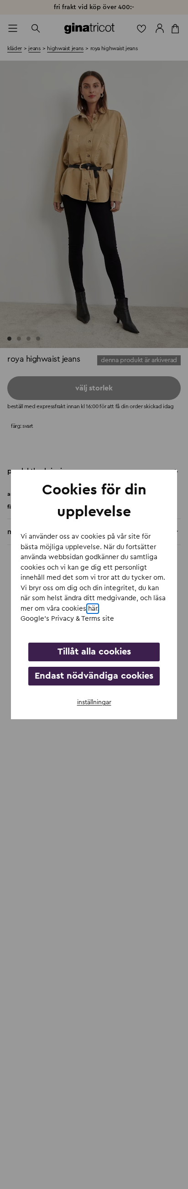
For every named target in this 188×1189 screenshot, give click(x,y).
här (92, 608)
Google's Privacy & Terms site (67, 618)
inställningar (94, 702)
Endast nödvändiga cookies (94, 675)
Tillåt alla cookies (94, 651)
